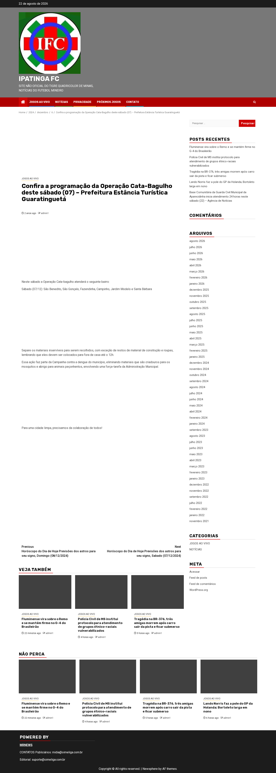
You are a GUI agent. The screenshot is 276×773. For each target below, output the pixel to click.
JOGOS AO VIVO (39, 102)
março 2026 (196, 271)
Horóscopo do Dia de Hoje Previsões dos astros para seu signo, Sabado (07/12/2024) (144, 551)
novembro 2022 (199, 490)
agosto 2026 (197, 241)
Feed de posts (198, 578)
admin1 (45, 213)
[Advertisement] (101, 145)
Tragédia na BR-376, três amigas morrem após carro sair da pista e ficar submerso (156, 623)
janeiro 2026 (196, 283)
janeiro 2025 (196, 356)
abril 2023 (195, 460)
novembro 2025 (199, 296)
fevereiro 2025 (198, 350)
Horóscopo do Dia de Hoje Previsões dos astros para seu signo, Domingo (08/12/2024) (59, 551)
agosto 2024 (197, 387)
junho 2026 (196, 253)
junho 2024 (196, 399)
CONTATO (132, 102)
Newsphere (150, 769)
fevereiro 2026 (198, 277)
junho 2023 (196, 448)
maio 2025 (195, 332)
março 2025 (196, 344)
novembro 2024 (199, 369)
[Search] (254, 102)
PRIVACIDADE (82, 102)
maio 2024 (195, 405)
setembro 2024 (198, 381)
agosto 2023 (197, 436)
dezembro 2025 (199, 290)
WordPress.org (198, 590)
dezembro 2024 (199, 363)
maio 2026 (195, 259)
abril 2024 (195, 411)
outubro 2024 (197, 375)
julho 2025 (195, 320)
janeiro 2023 (196, 478)
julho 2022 (195, 503)
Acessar (194, 571)
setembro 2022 (198, 497)
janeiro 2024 (196, 424)
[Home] (23, 102)
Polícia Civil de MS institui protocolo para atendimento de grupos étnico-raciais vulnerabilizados (100, 624)
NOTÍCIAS (61, 102)
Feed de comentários (202, 584)
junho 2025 (196, 326)
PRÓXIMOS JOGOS (109, 102)
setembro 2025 (198, 308)
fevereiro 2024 (198, 417)
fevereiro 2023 (198, 472)
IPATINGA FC (39, 79)
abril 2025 (195, 338)
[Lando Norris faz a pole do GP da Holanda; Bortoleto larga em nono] (229, 676)
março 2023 (196, 466)
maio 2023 (195, 454)
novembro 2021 (199, 521)
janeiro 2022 (196, 515)
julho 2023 (195, 442)
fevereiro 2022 (198, 509)
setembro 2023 (198, 430)
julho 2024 (195, 393)
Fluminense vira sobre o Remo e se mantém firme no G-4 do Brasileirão (45, 623)
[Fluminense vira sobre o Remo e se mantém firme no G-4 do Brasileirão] (45, 592)
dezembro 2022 (199, 484)
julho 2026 (195, 247)
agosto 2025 (197, 314)
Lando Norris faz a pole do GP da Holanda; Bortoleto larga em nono (228, 707)
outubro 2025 (197, 302)
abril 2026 (195, 265)
